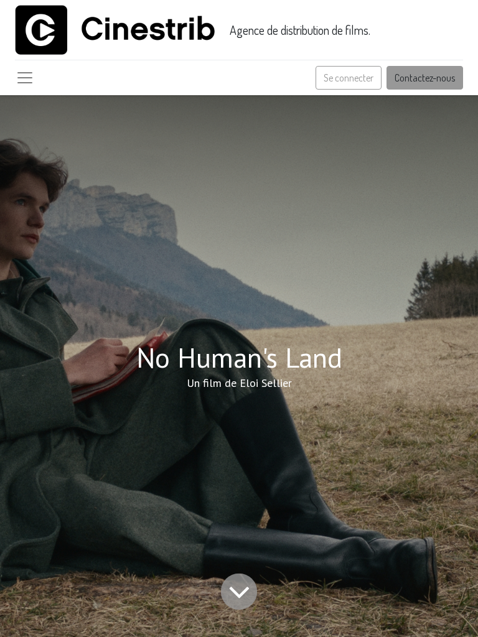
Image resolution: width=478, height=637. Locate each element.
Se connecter (348, 78)
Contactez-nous (425, 78)
